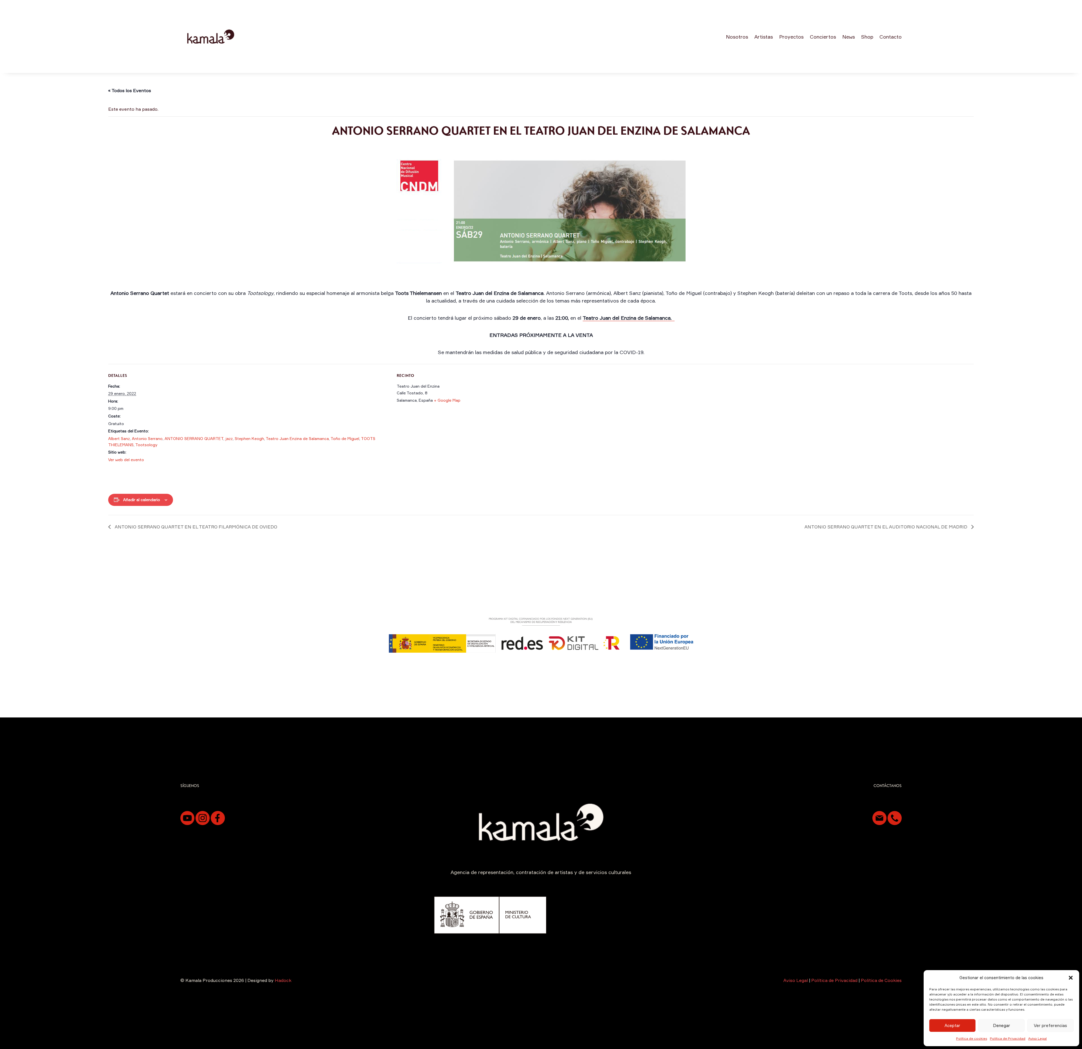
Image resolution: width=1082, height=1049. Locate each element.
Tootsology (146, 444)
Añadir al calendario (141, 499)
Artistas (763, 37)
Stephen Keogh (249, 438)
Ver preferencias (1050, 1025)
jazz (229, 438)
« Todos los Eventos (129, 90)
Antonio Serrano (147, 438)
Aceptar (952, 1025)
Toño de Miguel (345, 438)
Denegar (1001, 1025)
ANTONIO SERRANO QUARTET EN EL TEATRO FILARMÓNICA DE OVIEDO (195, 527)
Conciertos (823, 37)
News (848, 37)
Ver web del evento (126, 459)
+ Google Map (447, 400)
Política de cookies (971, 1038)
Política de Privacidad (1007, 1038)
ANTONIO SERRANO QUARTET (194, 438)
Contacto (890, 37)
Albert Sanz (119, 438)
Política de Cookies (881, 980)
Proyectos (791, 37)
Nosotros (737, 37)
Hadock (283, 980)
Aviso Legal (1037, 1038)
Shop (867, 37)
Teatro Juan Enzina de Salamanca (297, 438)
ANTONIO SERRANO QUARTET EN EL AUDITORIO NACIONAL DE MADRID (886, 527)
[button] (1071, 978)
